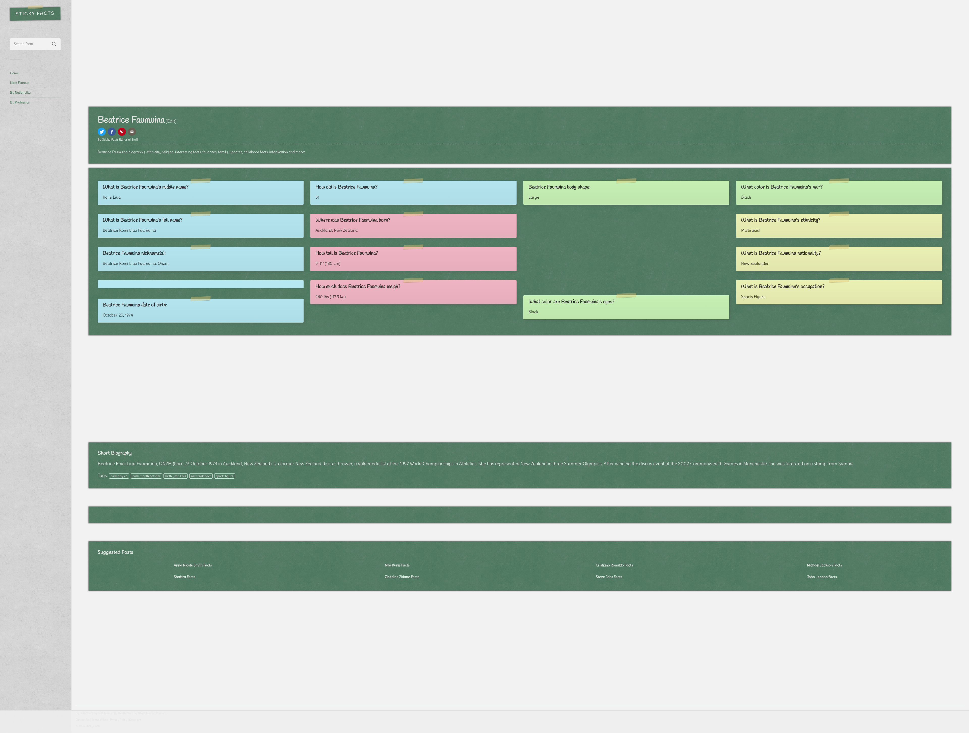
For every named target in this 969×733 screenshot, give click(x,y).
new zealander (201, 476)
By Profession (20, 102)
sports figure (224, 476)
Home (14, 73)
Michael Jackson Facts (824, 565)
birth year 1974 (175, 476)
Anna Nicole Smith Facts (193, 565)
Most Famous (19, 83)
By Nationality (20, 92)
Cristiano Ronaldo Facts (614, 565)
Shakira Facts (184, 576)
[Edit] (171, 121)
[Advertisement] (35, 193)
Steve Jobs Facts (609, 576)
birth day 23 (119, 476)
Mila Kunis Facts (397, 565)
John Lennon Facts (822, 576)
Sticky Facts (35, 14)
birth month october (146, 476)
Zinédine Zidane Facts (402, 576)
